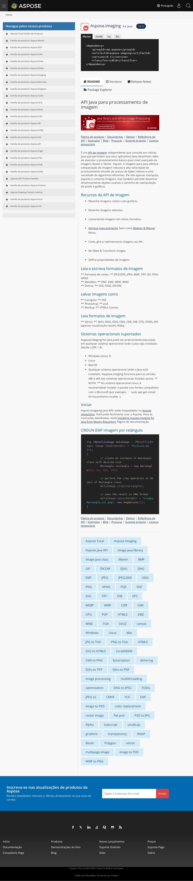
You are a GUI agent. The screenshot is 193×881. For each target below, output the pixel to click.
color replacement (128, 706)
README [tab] (93, 82)
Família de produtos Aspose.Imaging (28, 74)
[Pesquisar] (188, 5)
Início (6, 841)
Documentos (115, 137)
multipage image (97, 752)
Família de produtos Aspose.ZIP (25, 143)
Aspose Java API (97, 550)
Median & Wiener (144, 228)
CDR (124, 605)
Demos (130, 137)
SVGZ (122, 624)
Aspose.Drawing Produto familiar (26, 192)
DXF (139, 587)
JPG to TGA (93, 642)
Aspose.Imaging (111, 25)
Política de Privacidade (85, 875)
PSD (123, 587)
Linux (112, 633)
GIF (88, 569)
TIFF (104, 596)
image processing (98, 679)
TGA (106, 624)
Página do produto (92, 137)
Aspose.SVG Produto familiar (24, 178)
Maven (87, 36)
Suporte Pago (156, 847)
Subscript (110, 725)
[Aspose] (26, 5)
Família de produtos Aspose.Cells (26, 54)
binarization (121, 660)
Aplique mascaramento (103, 228)
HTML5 (123, 614)
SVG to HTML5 (96, 651)
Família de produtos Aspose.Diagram (28, 88)
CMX (140, 605)
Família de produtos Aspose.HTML (27, 130)
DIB (119, 596)
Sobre (151, 852)
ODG (145, 578)
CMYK (110, 697)
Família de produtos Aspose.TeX (25, 206)
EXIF (143, 697)
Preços (152, 841)
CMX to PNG (94, 660)
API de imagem (97, 152)
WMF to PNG (94, 761)
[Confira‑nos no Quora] (104, 827)
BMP (141, 559)
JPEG (105, 578)
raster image (95, 715)
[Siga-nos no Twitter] (81, 827)
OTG (89, 614)
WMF (107, 605)
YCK (127, 697)
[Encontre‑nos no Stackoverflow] (96, 827)
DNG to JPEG (123, 688)
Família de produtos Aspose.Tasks (26, 95)
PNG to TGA (119, 642)
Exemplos (94, 140)
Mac (129, 633)
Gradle (99, 36)
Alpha (90, 725)
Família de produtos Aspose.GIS (25, 137)
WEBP (90, 605)
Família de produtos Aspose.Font (26, 199)
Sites (102, 852)
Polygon (110, 743)
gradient (92, 734)
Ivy (109, 36)
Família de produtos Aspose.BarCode (28, 81)
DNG (141, 569)
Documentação (12, 847)
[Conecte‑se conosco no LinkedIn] (89, 827)
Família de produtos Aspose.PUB (26, 164)
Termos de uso (103, 875)
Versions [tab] (115, 82)
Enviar (162, 793)
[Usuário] (179, 5)
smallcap (134, 725)
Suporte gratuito (135, 140)
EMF (88, 578)
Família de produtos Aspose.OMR (26, 171)
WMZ (89, 624)
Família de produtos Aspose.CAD (26, 116)
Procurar (116, 140)
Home (9, 14)
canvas (141, 624)
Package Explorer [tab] (99, 90)
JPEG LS (91, 697)
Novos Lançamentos (112, 841)
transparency (117, 734)
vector (130, 743)
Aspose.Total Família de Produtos (26, 33)
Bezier (90, 743)
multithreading (131, 679)
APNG (106, 587)
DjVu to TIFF (94, 669)
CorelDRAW (124, 651)
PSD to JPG (142, 715)
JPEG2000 (125, 578)
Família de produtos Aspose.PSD (26, 157)
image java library (130, 550)
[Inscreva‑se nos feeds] (120, 827)
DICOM (105, 569)
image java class (97, 559)
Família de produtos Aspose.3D (25, 123)
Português (166, 5)
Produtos (56, 841)
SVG (88, 596)
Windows (92, 633)
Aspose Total (95, 541)
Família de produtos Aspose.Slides (27, 68)
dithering (146, 660)
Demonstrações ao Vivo (65, 847)
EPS (135, 596)
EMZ (141, 614)
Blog (105, 140)
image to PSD (95, 706)
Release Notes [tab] (140, 82)
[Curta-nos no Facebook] (73, 827)
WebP (141, 734)
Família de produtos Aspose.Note (26, 109)
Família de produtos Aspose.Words (27, 40)
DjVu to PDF (121, 669)
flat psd (119, 715)
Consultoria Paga (13, 852)
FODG (146, 688)
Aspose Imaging (125, 541)
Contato (114, 875)
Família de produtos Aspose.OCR (26, 102)
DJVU (123, 569)
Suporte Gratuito (109, 847)
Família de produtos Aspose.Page (26, 150)
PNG (89, 587)
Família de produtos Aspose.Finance (28, 185)
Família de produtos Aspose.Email (26, 61)
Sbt (117, 36)
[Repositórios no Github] (112, 827)
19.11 (141, 26)
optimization (94, 688)
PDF (105, 614)
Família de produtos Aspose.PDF (26, 47)
